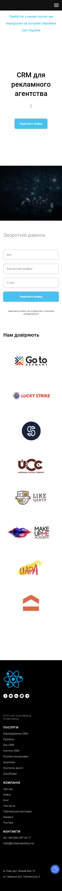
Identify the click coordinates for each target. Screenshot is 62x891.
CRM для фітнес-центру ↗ (31, 147)
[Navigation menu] (56, 5)
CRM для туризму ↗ (14, 152)
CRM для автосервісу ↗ (20, 154)
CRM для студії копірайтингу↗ (35, 161)
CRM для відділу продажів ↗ (21, 145)
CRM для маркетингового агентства (38, 140)
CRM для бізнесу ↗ (27, 136)
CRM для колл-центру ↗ (44, 155)
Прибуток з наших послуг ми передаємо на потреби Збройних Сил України (31, 23)
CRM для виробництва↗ (39, 162)
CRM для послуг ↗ (47, 136)
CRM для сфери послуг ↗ (19, 133)
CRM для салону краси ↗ (18, 138)
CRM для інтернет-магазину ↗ (26, 159)
